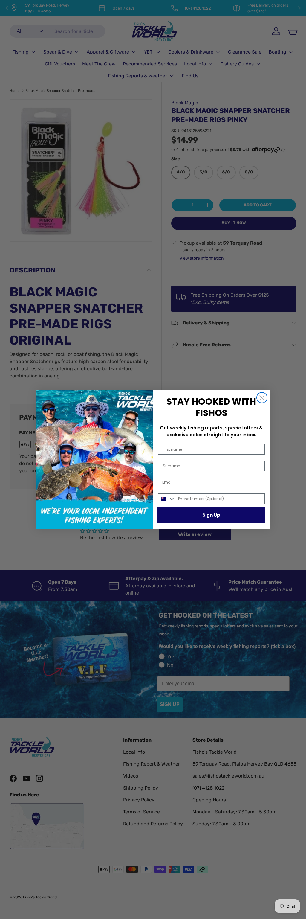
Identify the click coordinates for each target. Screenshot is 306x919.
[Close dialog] (262, 397)
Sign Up (211, 515)
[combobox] (166, 499)
